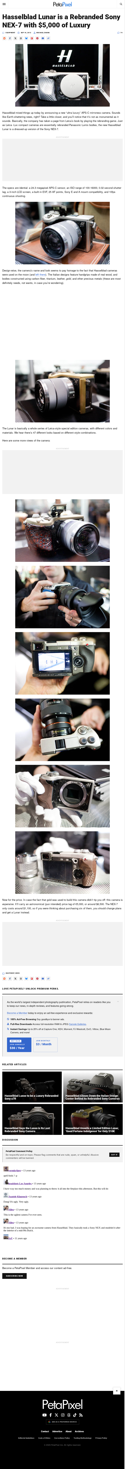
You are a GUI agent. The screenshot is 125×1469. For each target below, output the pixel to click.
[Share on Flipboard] (32, 38)
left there (40, 274)
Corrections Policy (62, 1438)
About (68, 1431)
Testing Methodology (82, 1438)
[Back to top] (116, 1391)
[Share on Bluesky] (26, 38)
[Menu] (4, 4)
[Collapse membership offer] (118, 1001)
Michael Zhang (43, 32)
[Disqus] (62, 1203)
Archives (79, 1431)
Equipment (10, 32)
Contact (45, 1431)
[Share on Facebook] (10, 38)
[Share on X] (15, 38)
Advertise (57, 1431)
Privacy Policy (101, 1438)
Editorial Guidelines (26, 1438)
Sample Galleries (77, 1024)
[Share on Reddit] (4, 38)
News (17, 973)
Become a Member (17, 1013)
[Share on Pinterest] (37, 38)
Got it (114, 1155)
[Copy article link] (48, 38)
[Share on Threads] (21, 38)
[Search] (121, 4)
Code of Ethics (44, 1438)
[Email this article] (43, 38)
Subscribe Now (14, 1276)
